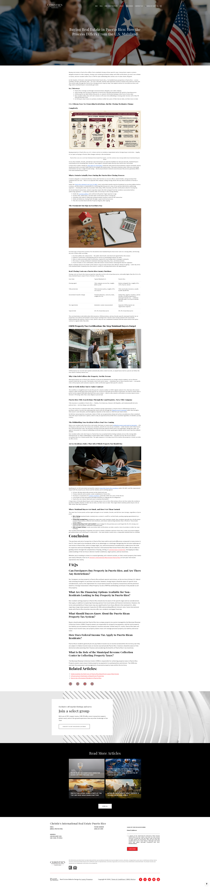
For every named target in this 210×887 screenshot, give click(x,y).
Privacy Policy (133, 843)
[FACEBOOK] (140, 879)
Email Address (132, 830)
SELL (101, 6)
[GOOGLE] (154, 879)
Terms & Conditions (118, 879)
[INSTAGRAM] (145, 879)
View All (105, 806)
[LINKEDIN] (149, 879)
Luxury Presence (87, 879)
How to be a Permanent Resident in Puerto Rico (86, 678)
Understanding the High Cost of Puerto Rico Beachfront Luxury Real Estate (95, 674)
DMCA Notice (131, 879)
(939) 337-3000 (98, 829)
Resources (129, 6)
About (122, 6)
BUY (96, 6)
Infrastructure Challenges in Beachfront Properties (87, 676)
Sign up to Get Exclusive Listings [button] (74, 726)
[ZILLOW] (158, 879)
